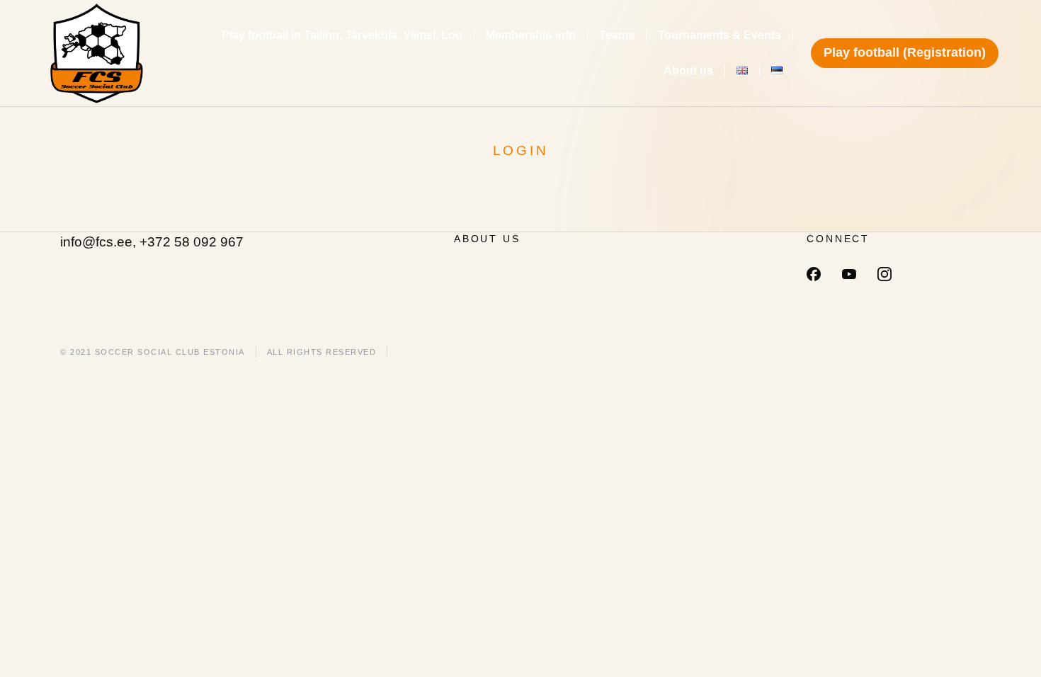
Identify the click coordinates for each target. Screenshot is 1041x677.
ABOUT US (487, 238)
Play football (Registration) (905, 52)
